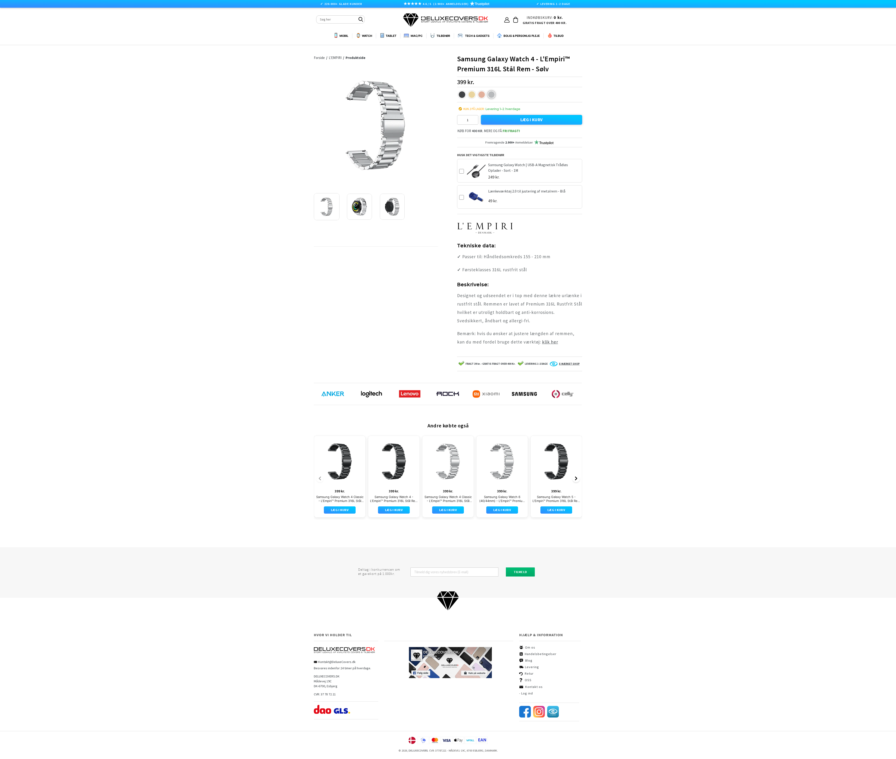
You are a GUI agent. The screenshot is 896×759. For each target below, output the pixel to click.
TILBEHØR (443, 36)
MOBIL (344, 35)
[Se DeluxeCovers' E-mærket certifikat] (553, 716)
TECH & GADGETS (477, 36)
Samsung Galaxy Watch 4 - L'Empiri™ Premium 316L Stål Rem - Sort (394, 499)
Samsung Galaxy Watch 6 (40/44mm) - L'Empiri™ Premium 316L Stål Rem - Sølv (502, 499)
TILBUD (558, 36)
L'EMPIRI (335, 57)
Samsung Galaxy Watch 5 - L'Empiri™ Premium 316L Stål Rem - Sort (556, 499)
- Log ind (526, 693)
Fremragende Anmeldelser (509, 142)
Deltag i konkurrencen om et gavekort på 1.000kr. (379, 571)
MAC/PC (416, 36)
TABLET (391, 36)
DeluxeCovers (418, 750)
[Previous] (320, 478)
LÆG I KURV (531, 119)
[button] (462, 94)
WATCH (367, 36)
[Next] (576, 478)
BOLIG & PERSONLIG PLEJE (522, 36)
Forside (319, 57)
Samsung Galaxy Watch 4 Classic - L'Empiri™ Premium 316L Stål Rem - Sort (340, 499)
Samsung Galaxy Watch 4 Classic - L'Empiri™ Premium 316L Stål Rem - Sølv (448, 499)
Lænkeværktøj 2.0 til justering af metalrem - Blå (526, 191)
